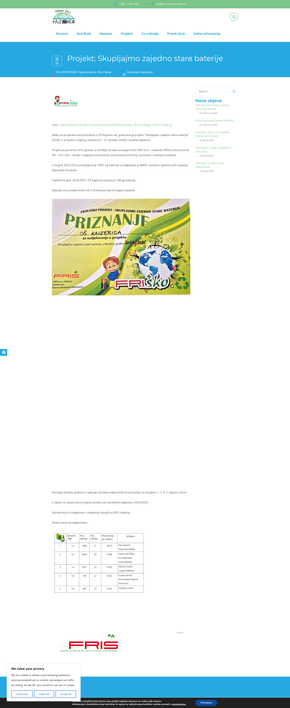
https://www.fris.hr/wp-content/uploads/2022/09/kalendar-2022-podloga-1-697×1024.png (115, 125)
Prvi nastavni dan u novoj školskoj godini (212, 107)
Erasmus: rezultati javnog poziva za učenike (212, 134)
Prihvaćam (206, 702)
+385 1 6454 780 (128, 4)
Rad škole (84, 34)
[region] (44, 682)
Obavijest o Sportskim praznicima (209, 165)
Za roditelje (150, 34)
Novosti (62, 34)
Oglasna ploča (87, 72)
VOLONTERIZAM (66, 72)
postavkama (179, 704)
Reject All (44, 694)
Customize (22, 694)
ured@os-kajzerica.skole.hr (171, 4)
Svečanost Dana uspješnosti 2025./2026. (213, 149)
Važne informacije (207, 34)
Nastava (106, 34)
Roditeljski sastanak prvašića (214, 120)
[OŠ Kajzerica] (64, 16)
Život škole (104, 72)
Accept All (65, 694)
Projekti (127, 34)
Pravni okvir (176, 34)
